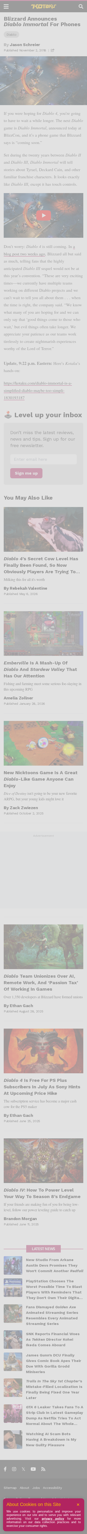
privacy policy (53, 1518)
